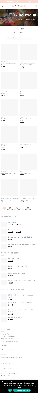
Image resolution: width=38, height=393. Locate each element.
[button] (2, 6)
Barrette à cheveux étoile (8, 173)
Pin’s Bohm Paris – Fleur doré (9, 119)
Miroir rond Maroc (25, 173)
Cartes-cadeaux (6, 375)
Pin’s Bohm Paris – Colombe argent (8, 146)
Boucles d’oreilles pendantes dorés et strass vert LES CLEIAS (27, 65)
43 (30, 208)
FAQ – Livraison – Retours (9, 373)
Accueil (16, 29)
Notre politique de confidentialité (11, 357)
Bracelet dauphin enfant (26, 146)
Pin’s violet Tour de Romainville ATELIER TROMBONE (9, 199)
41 (22, 208)
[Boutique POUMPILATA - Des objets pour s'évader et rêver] (19, 5)
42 (26, 208)
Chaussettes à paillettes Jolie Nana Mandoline (27, 199)
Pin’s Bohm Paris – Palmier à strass (27, 119)
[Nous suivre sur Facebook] (2, 345)
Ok (10, 390)
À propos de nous (6, 368)
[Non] (35, 386)
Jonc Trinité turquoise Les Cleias (8, 92)
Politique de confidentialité (22, 390)
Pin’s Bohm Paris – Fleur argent (26, 92)
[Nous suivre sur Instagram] (5, 345)
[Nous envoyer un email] (7, 345)
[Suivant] (33, 208)
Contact (3, 371)
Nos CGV (4, 355)
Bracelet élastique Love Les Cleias (8, 64)
